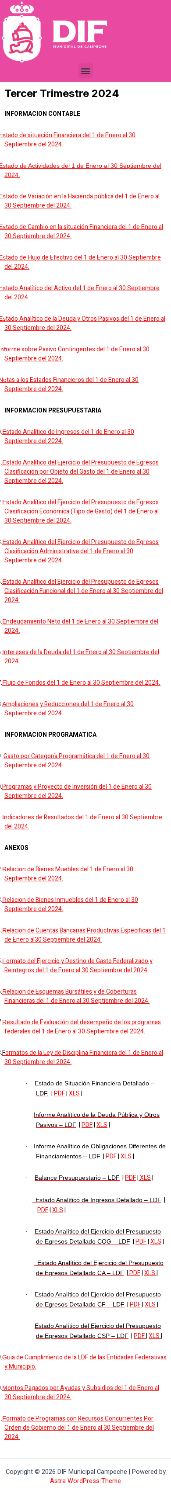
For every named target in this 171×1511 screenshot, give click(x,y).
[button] (85, 70)
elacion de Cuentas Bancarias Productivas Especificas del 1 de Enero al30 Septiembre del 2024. (85, 935)
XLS (74, 1093)
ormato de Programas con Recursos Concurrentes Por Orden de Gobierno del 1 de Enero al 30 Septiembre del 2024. (79, 1428)
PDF (59, 1093)
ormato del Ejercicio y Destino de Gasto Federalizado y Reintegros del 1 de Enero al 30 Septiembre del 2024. (78, 966)
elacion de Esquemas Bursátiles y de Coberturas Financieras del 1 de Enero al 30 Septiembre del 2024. (77, 996)
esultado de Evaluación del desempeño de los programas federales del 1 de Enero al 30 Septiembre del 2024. (82, 1027)
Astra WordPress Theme (85, 1481)
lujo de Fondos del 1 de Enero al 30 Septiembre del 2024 (82, 682)
